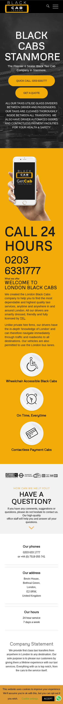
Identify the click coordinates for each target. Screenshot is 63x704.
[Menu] (53, 6)
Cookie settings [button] (30, 698)
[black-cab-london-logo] (26, 6)
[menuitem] (46, 6)
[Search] (46, 6)
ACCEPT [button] (48, 698)
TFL (22, 318)
